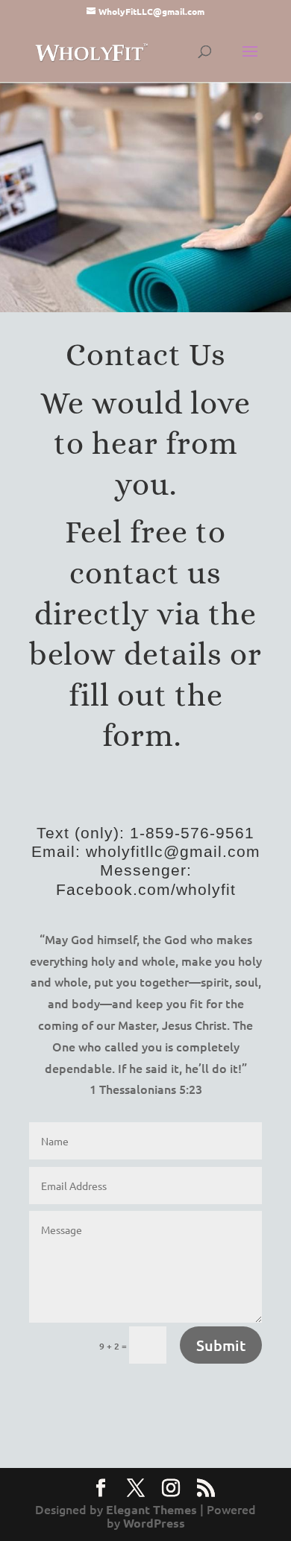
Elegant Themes (151, 1509)
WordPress (154, 1523)
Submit (220, 1345)
